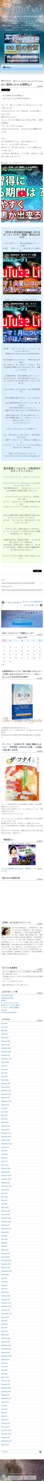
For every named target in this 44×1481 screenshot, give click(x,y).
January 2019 (5, 1342)
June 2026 (4, 1027)
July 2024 (4, 1108)
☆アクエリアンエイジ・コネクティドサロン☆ (22, 477)
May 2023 (4, 1158)
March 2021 (5, 1250)
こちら (16, 985)
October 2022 (5, 1183)
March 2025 (5, 1080)
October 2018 (5, 1352)
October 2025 (5, 1055)
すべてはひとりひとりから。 (10, 1003)
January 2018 (5, 1384)
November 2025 (6, 1052)
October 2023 (5, 1140)
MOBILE (15, 1478)
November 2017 (6, 1391)
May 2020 (4, 1285)
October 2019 (5, 1310)
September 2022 (6, 1186)
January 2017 (5, 1427)
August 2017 (5, 1402)
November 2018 (6, 1349)
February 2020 (5, 1296)
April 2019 (4, 1331)
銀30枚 (3, 1000)
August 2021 (5, 1232)
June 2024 (4, 1112)
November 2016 (6, 1434)
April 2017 (4, 1416)
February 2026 (5, 1041)
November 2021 (6, 1221)
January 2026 (5, 1045)
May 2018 (4, 1370)
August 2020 (5, 1274)
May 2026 (4, 1030)
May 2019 (4, 1328)
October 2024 (5, 1097)
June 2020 (4, 1282)
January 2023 (5, 1172)
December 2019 (6, 1303)
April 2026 (4, 1034)
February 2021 (5, 1253)
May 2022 (4, 1200)
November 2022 (6, 1179)
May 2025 (4, 1073)
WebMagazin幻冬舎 (7, 998)
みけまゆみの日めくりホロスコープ (25, 1473)
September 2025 (6, 1059)
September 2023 (6, 1144)
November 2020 (6, 1264)
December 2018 (6, 1345)
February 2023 (5, 1168)
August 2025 (5, 1062)
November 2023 (6, 1136)
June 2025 (4, 1069)
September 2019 (6, 1313)
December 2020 (6, 1260)
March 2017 (5, 1420)
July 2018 (4, 1363)
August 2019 (5, 1317)
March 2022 (5, 1207)
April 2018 (4, 1374)
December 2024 (6, 1090)
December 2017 (6, 1388)
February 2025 (5, 1083)
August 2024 (5, 1105)
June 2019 (4, 1324)
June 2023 (4, 1154)
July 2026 (4, 1023)
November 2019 (6, 1306)
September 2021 (6, 1228)
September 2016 (6, 1441)
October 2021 (5, 1225)
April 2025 (4, 1076)
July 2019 (4, 1321)
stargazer (4, 1010)
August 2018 (5, 1359)
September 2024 (6, 1101)
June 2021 (4, 1239)
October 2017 (5, 1395)
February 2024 (5, 1126)
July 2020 (4, 1278)
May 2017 (4, 1412)
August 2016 (5, 1444)
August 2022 (5, 1190)
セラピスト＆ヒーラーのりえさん (16, 483)
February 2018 (5, 1381)
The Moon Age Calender (8, 1012)
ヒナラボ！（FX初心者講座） (10, 1007)
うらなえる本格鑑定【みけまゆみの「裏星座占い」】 (18, 869)
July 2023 (4, 1151)
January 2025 (5, 1087)
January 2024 (5, 1129)
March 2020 (5, 1292)
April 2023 (4, 1161)
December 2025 (6, 1048)
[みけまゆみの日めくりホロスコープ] (22, 11)
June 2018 (4, 1366)
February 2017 (5, 1423)
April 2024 (4, 1119)
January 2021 (5, 1257)
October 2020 (5, 1267)
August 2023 (5, 1147)
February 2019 (5, 1338)
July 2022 (4, 1193)
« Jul (2, 664)
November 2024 (6, 1094)
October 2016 (5, 1437)
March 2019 (5, 1335)
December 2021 (6, 1218)
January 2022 (5, 1214)
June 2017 (4, 1409)
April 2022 (4, 1204)
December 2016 (6, 1430)
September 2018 (6, 1356)
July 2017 (4, 1405)
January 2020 (5, 1299)
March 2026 (5, 1037)
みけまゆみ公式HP (7, 995)
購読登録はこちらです (22, 622)
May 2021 (4, 1243)
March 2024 (5, 1122)
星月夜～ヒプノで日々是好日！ (11, 1005)
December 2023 (6, 1133)
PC (31, 1478)
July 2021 (4, 1236)
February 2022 (5, 1211)
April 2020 (4, 1289)
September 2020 (6, 1271)
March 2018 (5, 1377)
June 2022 (4, 1197)
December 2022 (6, 1175)
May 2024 (4, 1115)
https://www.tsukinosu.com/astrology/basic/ (22, 456)
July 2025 (4, 1066)
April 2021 (4, 1246)
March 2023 (5, 1165)
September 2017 (6, 1398)
